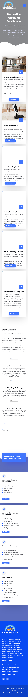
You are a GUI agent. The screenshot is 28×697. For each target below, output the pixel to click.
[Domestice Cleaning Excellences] (4, 476)
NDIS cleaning (7, 577)
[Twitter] (7, 679)
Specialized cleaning (9, 546)
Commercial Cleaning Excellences (10, 514)
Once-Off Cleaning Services (11, 126)
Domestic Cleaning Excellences (10, 664)
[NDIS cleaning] (4, 573)
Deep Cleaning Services (12, 167)
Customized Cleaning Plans (14, 292)
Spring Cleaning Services (13, 212)
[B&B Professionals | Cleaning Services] (9, 5)
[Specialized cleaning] (4, 542)
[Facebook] (3, 679)
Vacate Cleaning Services (13, 252)
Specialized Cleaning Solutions (10, 671)
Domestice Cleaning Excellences (9, 481)
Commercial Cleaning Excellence (10, 667)
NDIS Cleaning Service (8, 669)
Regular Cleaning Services (13, 77)
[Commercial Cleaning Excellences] (4, 509)
